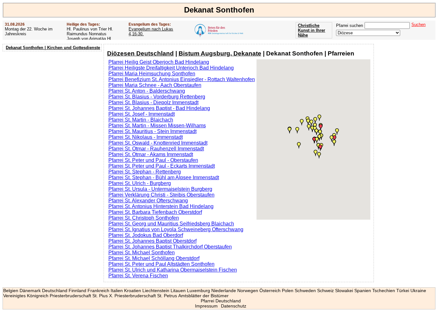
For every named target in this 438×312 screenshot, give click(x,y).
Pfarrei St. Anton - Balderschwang (146, 91)
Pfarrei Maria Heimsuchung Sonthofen (151, 73)
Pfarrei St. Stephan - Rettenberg (144, 171)
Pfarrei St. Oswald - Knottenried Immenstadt (157, 143)
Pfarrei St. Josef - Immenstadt (141, 114)
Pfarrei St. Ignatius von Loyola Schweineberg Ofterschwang (175, 229)
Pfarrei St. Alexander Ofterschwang (148, 200)
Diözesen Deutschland (140, 53)
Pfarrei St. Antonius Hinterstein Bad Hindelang (161, 206)
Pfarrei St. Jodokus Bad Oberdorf (145, 235)
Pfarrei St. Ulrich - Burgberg (139, 183)
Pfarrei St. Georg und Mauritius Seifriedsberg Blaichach (171, 223)
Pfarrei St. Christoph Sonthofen (143, 218)
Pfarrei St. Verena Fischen (138, 275)
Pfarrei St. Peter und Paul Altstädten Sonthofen (161, 264)
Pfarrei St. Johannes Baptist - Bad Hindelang (159, 108)
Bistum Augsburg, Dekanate (220, 53)
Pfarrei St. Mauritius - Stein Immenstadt (152, 131)
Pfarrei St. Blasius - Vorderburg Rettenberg (156, 96)
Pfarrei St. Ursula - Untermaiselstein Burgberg (160, 189)
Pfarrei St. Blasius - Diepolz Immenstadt (153, 102)
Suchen (418, 24)
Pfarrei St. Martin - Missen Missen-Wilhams (157, 125)
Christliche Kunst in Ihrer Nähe (311, 30)
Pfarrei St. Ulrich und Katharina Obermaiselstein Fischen (172, 270)
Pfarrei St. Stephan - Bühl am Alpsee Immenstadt (163, 177)
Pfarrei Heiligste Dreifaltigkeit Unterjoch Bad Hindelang (171, 68)
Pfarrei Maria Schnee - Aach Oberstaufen (154, 85)
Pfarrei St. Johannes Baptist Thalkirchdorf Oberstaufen (170, 246)
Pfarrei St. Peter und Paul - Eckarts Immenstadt (161, 166)
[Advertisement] (53, 95)
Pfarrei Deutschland (221, 300)
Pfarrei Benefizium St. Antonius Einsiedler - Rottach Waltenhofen (181, 79)
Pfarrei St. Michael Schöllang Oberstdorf (153, 258)
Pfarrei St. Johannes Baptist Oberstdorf (152, 241)
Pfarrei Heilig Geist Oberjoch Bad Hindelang (158, 62)
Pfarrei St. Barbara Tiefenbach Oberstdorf (155, 212)
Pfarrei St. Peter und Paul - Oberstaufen (153, 160)
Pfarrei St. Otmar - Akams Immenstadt (150, 154)
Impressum (206, 305)
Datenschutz (233, 305)
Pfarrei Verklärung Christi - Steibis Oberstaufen (161, 195)
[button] (334, 138)
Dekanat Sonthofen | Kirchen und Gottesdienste (53, 47)
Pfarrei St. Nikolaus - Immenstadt (145, 137)
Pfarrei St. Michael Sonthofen (141, 252)
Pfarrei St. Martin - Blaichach (140, 119)
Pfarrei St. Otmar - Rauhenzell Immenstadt (156, 148)
